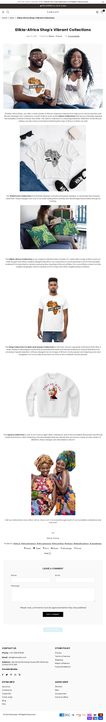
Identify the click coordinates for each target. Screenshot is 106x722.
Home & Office (61, 697)
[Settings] (97, 12)
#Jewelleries (96, 543)
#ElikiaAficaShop (81, 543)
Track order (7, 697)
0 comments (74, 36)
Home (4, 18)
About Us (6, 686)
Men (57, 690)
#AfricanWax (58, 543)
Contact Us (7, 690)
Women (58, 686)
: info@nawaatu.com (16, 657)
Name (14, 575)
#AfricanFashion (28, 543)
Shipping (59, 660)
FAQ (4, 704)
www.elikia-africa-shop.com (36, 520)
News (12, 18)
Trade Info (6, 693)
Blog (4, 700)
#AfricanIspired (44, 543)
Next (46, 553)
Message (15, 586)
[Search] (7, 12)
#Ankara (68, 543)
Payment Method (62, 666)
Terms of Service (62, 656)
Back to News (53, 629)
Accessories (60, 693)
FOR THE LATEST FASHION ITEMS (53, 2)
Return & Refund (62, 663)
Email (57, 575)
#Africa (16, 543)
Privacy (58, 653)
